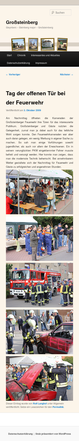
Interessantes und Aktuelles (45, 55)
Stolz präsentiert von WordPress (53, 433)
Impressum (41, 62)
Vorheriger (13, 74)
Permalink (58, 407)
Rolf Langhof (40, 403)
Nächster (66, 74)
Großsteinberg (22, 22)
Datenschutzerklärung (18, 62)
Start (9, 55)
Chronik (21, 55)
